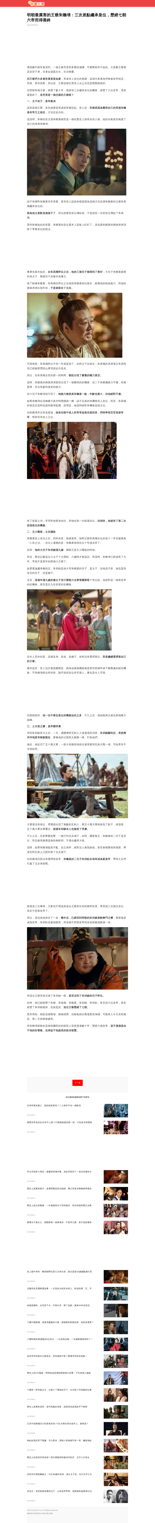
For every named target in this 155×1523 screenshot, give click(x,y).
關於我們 (30, 1513)
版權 (51, 1513)
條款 (43, 1513)
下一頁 (77, 1083)
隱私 (47, 1513)
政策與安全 (38, 1513)
